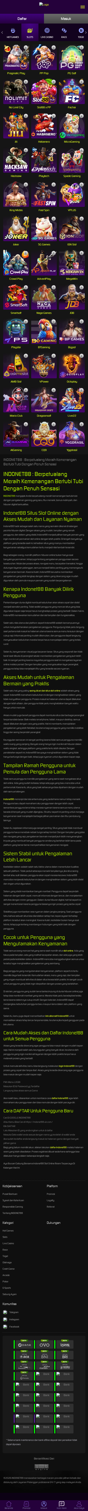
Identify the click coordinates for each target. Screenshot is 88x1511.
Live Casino (47, 37)
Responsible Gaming (13, 1206)
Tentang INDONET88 (13, 1213)
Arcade (6, 1275)
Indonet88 (8, 799)
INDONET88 (9, 495)
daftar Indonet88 (59, 1098)
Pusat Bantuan (10, 1193)
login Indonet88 (67, 1065)
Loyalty (50, 1200)
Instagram (14, 1319)
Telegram (14, 1312)
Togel (5, 1256)
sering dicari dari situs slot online (44, 690)
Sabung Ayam (10, 1294)
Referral (50, 1206)
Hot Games (13, 37)
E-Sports (7, 1287)
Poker (5, 1281)
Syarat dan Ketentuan (13, 1200)
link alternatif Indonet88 (57, 1015)
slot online (68, 950)
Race (64, 37)
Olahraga (7, 1262)
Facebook (14, 1326)
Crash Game (9, 1268)
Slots (30, 37)
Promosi (51, 1193)
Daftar (22, 18)
